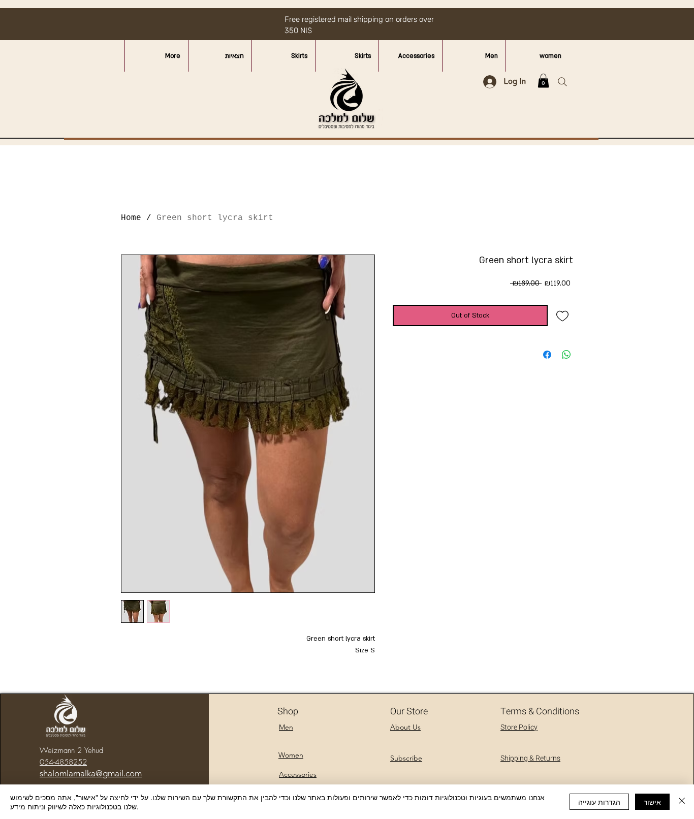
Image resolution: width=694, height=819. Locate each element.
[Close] (682, 802)
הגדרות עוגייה (599, 802)
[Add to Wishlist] (563, 316)
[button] (543, 80)
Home (131, 218)
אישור (652, 802)
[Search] (562, 82)
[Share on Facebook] (547, 355)
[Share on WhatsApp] (566, 355)
